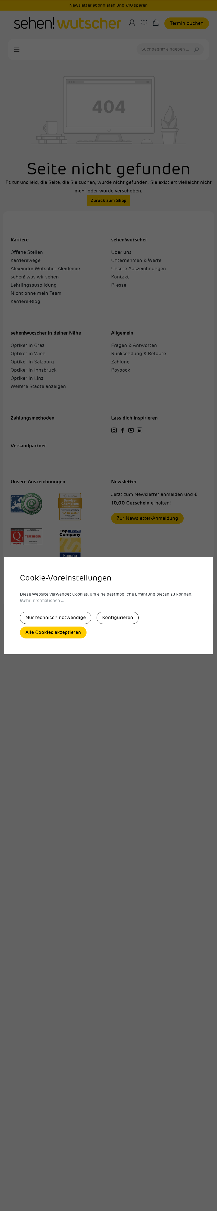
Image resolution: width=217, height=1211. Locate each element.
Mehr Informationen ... (42, 600)
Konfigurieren (117, 617)
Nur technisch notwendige (55, 617)
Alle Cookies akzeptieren (53, 632)
